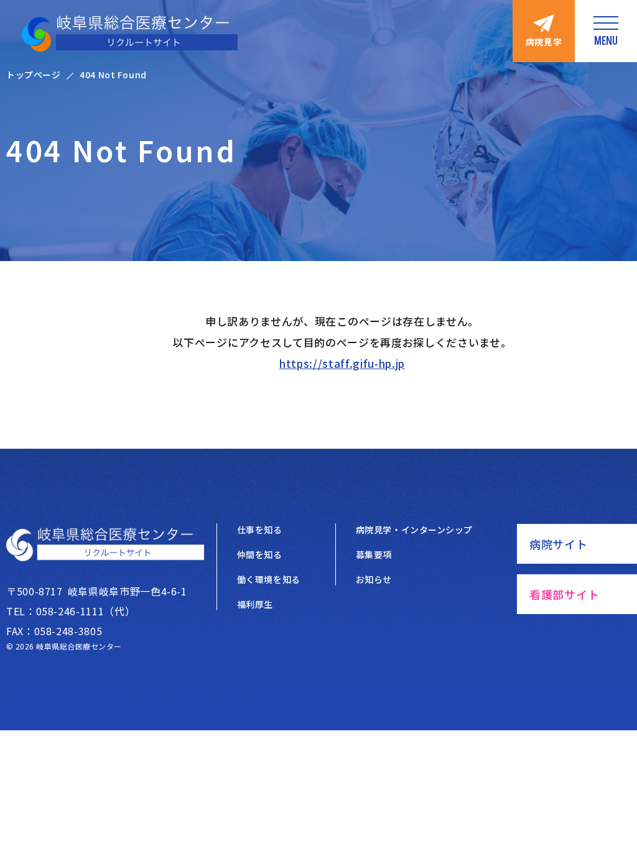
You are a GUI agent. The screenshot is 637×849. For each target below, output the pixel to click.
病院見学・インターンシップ (414, 529)
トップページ (33, 74)
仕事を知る (259, 529)
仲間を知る (259, 554)
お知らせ (374, 579)
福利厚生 (255, 604)
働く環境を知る (268, 579)
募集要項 (374, 554)
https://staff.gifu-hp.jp (342, 363)
